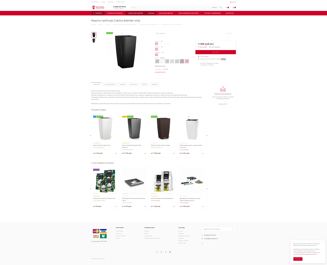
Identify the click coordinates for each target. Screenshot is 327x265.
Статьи (146, 233)
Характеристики (110, 84)
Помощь (181, 227)
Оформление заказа (184, 235)
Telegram (161, 252)
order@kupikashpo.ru (211, 238)
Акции (118, 238)
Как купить (133, 84)
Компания (120, 227)
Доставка (155, 84)
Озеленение (148, 235)
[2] (227, 33)
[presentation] (90, 135)
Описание (96, 84)
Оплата (144, 84)
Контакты (118, 233)
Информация (149, 227)
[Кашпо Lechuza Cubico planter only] (125, 51)
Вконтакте (157, 252)
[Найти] (221, 7)
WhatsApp (170, 252)
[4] (230, 33)
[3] (229, 33)
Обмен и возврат (183, 240)
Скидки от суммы (121, 235)
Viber (166, 252)
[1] (226, 33)
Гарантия (181, 238)
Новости (147, 231)
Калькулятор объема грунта (153, 238)
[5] (231, 33)
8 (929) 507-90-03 (119, 7)
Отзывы (122, 84)
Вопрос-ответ (182, 243)
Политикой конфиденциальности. (307, 254)
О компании (119, 231)
